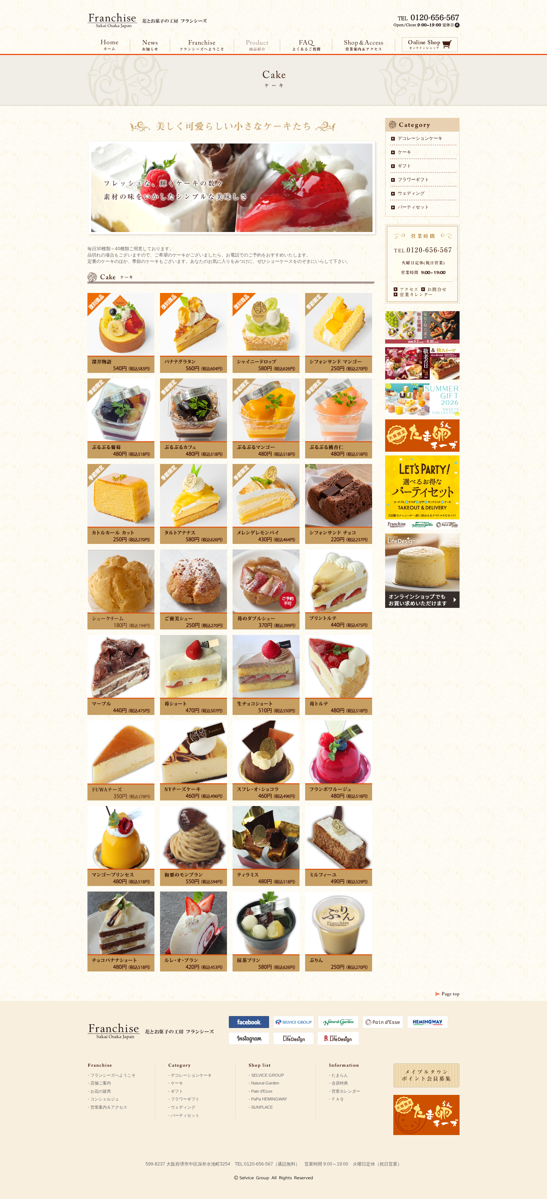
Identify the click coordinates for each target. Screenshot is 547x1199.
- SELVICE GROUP (266, 1075)
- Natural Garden (264, 1083)
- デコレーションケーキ (190, 1075)
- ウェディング (181, 1107)
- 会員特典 (338, 1083)
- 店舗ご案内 (99, 1083)
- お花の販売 (99, 1091)
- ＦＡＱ (336, 1099)
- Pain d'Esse (260, 1091)
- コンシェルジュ (103, 1099)
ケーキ (404, 152)
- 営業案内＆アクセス (107, 1107)
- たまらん (338, 1075)
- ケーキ (175, 1083)
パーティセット (413, 207)
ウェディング (411, 193)
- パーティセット (183, 1115)
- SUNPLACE (261, 1107)
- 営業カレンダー (344, 1091)
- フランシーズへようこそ (111, 1075)
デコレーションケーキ (420, 138)
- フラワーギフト (183, 1099)
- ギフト (175, 1091)
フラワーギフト (413, 179)
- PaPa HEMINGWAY (268, 1099)
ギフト (404, 165)
